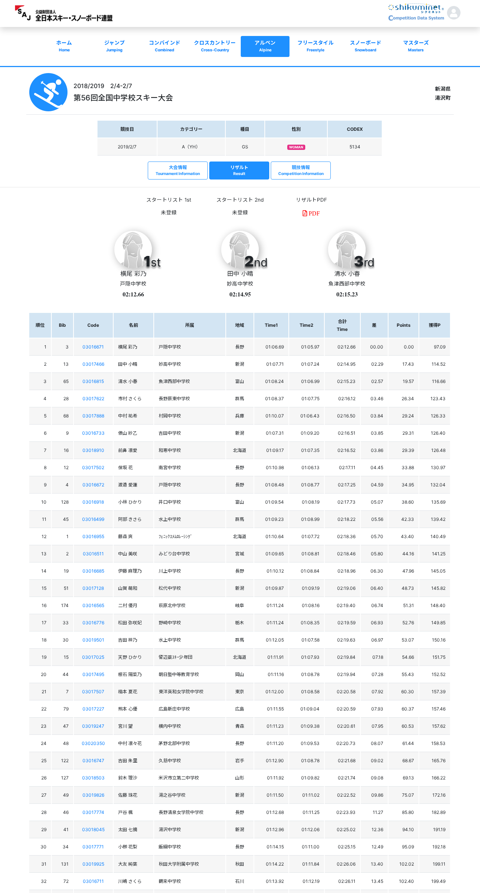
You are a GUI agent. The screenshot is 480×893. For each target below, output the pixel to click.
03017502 (93, 467)
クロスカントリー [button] (215, 46)
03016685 (93, 571)
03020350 (93, 743)
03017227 (93, 709)
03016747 (93, 760)
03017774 (93, 812)
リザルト (239, 170)
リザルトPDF (311, 200)
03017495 (93, 674)
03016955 (93, 536)
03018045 (93, 829)
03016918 (93, 502)
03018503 (93, 778)
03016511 (93, 553)
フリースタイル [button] (315, 46)
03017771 (93, 847)
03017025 (93, 657)
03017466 (93, 364)
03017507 (93, 691)
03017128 (93, 588)
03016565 (93, 605)
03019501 (93, 640)
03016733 (93, 433)
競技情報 (301, 170)
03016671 (93, 347)
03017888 (93, 416)
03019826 (93, 795)
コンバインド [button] (164, 46)
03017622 (93, 398)
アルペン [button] (265, 46)
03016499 (93, 519)
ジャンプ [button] (114, 46)
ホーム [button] (64, 46)
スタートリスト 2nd (240, 200)
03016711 (93, 881)
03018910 (93, 450)
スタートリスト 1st (168, 200)
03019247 (93, 726)
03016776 (93, 622)
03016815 (93, 381)
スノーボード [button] (365, 46)
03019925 (93, 864)
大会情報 (178, 170)
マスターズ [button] (416, 46)
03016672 (93, 485)
